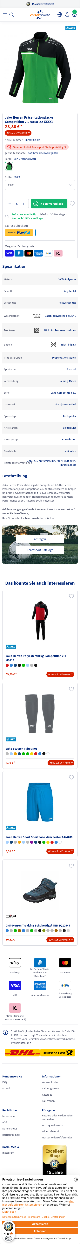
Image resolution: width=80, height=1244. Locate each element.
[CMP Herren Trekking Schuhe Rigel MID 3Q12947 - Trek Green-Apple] (31, 930)
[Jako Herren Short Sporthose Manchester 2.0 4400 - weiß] (60, 842)
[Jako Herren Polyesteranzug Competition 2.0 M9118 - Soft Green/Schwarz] (23, 665)
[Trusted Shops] (60, 1163)
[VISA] (9, 253)
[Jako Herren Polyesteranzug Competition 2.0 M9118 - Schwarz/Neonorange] (19, 665)
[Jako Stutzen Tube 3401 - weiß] (48, 753)
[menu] (5, 14)
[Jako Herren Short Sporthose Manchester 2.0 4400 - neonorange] (19, 842)
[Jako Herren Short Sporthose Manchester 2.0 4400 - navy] (35, 842)
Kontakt (7, 1088)
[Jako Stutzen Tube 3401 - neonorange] (15, 753)
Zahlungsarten (50, 1088)
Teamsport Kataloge (40, 550)
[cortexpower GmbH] (40, 14)
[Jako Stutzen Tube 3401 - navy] (19, 753)
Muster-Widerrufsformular (57, 1137)
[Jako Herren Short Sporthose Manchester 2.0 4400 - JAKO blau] (7, 842)
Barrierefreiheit (11, 1134)
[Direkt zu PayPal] (19, 232)
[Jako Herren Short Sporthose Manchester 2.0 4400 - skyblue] (23, 842)
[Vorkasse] (48, 253)
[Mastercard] (28, 253)
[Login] (66, 14)
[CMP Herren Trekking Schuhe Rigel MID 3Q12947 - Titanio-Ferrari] (27, 930)
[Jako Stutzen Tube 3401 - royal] (39, 753)
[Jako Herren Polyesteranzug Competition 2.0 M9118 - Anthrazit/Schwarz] (31, 665)
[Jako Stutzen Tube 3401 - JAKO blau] (11, 753)
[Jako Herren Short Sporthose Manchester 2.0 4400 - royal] (56, 842)
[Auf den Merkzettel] (72, 203)
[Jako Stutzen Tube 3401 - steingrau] (7, 753)
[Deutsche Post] (57, 1052)
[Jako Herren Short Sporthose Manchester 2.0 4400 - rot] (52, 842)
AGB (4, 1122)
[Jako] (70, 28)
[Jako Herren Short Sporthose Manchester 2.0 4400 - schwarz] (39, 842)
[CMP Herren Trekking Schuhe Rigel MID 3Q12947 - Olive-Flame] (43, 930)
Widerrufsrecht (50, 1131)
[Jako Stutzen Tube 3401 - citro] (31, 753)
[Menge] (17, 203)
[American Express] (38, 253)
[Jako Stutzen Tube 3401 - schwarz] (43, 753)
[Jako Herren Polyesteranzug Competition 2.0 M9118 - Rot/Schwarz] (7, 665)
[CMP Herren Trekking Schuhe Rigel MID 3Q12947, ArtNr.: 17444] (40, 890)
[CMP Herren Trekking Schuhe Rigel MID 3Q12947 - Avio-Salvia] (7, 930)
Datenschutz (9, 1128)
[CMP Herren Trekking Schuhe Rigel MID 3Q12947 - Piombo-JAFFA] (39, 930)
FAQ (4, 1082)
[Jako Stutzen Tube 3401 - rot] (35, 753)
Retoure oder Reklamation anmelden (57, 1117)
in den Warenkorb (51, 203)
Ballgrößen (48, 1101)
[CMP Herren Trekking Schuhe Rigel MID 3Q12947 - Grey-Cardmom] (11, 930)
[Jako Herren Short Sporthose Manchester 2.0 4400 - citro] (48, 842)
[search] (11, 14)
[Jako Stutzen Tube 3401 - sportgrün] (27, 753)
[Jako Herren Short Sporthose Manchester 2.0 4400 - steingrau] (27, 842)
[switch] (8, 1238)
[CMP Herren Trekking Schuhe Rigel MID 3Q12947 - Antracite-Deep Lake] (60, 930)
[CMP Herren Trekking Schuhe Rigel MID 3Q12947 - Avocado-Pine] (15, 930)
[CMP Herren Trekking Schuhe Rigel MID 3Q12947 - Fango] (56, 930)
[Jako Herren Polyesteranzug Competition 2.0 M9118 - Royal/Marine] (11, 665)
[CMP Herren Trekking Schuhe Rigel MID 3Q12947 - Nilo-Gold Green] (23, 930)
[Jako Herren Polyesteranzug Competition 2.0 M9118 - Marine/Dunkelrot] (15, 665)
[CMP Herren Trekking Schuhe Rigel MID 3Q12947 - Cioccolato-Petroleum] (19, 930)
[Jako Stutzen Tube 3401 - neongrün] (23, 753)
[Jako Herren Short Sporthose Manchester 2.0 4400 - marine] (11, 842)
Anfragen (40, 539)
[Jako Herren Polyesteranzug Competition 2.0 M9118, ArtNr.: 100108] (40, 620)
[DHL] (22, 1054)
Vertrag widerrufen (52, 1125)
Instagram (8, 1152)
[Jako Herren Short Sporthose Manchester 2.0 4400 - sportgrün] (43, 842)
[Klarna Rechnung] (58, 253)
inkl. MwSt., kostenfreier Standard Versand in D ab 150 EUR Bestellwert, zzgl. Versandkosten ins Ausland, (43, 1033)
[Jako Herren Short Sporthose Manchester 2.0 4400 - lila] (31, 842)
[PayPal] (19, 253)
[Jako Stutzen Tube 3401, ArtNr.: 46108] (40, 713)
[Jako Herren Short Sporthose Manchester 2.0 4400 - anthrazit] (15, 842)
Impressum (9, 1116)
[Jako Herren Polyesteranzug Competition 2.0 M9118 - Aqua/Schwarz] (27, 665)
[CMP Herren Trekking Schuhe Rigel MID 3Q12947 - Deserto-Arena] (35, 930)
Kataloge (47, 1094)
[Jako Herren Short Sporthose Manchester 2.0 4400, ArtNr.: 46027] (40, 802)
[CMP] (11, 916)
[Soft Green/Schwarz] (9, 166)
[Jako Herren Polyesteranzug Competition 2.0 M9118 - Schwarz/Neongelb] (35, 665)
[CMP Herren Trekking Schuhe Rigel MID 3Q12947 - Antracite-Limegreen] (52, 930)
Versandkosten (50, 1082)
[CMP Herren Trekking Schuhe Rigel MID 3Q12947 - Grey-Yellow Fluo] (48, 930)
